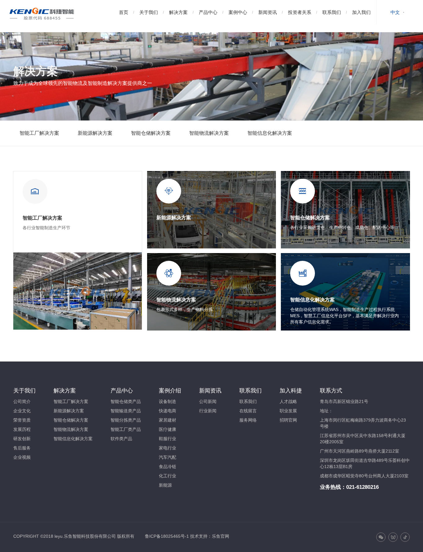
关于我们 (148, 12)
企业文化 (22, 410)
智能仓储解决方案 (151, 133)
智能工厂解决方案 (39, 133)
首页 (123, 12)
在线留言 (248, 410)
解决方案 (178, 12)
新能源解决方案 (95, 133)
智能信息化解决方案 (269, 133)
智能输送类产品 (126, 410)
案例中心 (238, 12)
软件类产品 (121, 438)
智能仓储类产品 (126, 401)
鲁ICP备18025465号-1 (167, 536)
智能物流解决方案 (209, 133)
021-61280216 (362, 487)
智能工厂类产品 (126, 429)
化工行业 (167, 475)
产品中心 (208, 12)
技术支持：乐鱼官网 (209, 536)
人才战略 (288, 401)
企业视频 (22, 457)
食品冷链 (167, 466)
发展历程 (22, 429)
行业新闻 (207, 410)
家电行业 (167, 447)
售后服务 (22, 447)
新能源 (165, 485)
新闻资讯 (267, 12)
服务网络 (248, 420)
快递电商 (167, 410)
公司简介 (22, 401)
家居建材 (167, 420)
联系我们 (331, 12)
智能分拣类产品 (126, 420)
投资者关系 (299, 12)
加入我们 (361, 12)
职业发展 (288, 410)
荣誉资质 (22, 420)
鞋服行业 (167, 438)
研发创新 (22, 438)
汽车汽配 (167, 457)
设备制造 (167, 401)
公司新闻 (207, 401)
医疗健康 (167, 429)
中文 (395, 12)
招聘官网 (288, 420)
